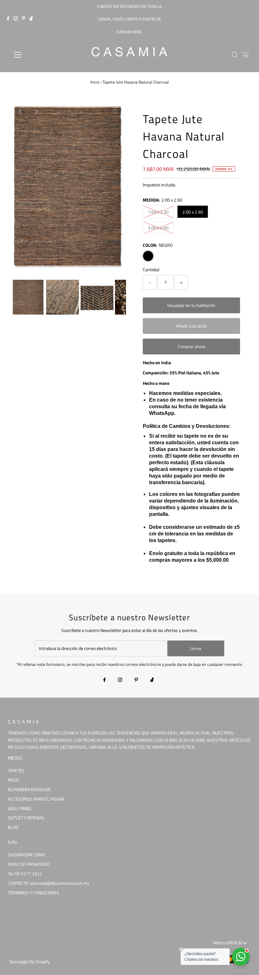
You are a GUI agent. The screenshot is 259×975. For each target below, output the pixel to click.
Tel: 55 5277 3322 (25, 873)
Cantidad (151, 269)
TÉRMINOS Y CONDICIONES (33, 892)
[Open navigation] (38, 55)
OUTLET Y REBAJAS (26, 817)
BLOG (13, 827)
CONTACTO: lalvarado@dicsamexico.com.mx (48, 883)
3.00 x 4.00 (158, 227)
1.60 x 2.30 (158, 212)
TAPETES (16, 770)
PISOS (13, 780)
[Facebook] (8, 19)
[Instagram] (15, 19)
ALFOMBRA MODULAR (29, 789)
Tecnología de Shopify (29, 961)
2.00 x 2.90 (192, 212)
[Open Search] (234, 55)
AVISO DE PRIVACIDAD (29, 864)
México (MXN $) (228, 942)
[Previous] (20, 112)
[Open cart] (246, 54)
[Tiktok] (31, 19)
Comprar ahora (191, 346)
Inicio (94, 82)
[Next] (36, 112)
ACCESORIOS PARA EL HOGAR (36, 799)
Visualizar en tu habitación (191, 305)
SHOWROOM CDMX (26, 854)
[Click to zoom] (115, 112)
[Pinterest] (23, 19)
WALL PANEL (20, 808)
